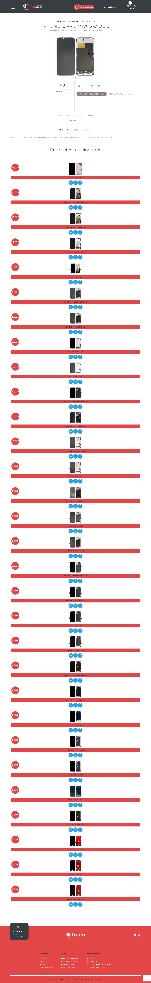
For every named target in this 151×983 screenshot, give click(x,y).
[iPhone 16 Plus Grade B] (75, 243)
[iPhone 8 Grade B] (75, 866)
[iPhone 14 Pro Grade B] (75, 418)
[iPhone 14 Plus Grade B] (75, 443)
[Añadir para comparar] (75, 182)
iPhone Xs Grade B (75, 775)
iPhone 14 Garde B (75, 476)
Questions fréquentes (69, 959)
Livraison (43, 962)
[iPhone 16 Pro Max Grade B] (75, 194)
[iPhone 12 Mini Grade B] (75, 642)
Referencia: (53, 31)
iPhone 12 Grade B (75, 626)
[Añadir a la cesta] (80, 182)
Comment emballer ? (69, 962)
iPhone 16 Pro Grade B (75, 227)
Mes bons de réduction (96, 967)
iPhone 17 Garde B (75, 178)
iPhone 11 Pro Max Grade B (75, 675)
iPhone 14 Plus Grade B (75, 451)
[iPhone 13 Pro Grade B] (75, 492)
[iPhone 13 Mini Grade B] (75, 542)
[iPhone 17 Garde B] (75, 169)
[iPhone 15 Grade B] (75, 368)
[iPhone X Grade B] (75, 816)
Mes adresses (92, 962)
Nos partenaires (46, 967)
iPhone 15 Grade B (75, 377)
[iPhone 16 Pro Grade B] (75, 219)
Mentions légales (96, 979)
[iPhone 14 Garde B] (75, 467)
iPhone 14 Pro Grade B (75, 426)
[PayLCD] (32, 7)
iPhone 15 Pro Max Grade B (75, 302)
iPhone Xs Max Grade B (75, 750)
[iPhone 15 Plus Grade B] (75, 343)
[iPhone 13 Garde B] (75, 517)
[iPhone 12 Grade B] (75, 617)
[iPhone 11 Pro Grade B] (75, 691)
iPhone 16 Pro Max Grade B (75, 202)
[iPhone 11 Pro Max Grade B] (75, 666)
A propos (43, 959)
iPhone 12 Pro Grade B (75, 601)
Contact (43, 964)
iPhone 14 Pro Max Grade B (75, 402)
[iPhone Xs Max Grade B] (75, 741)
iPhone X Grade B (75, 825)
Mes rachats (91, 959)
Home (57, 21)
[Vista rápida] (71, 182)
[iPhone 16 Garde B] (75, 268)
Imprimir (76, 120)
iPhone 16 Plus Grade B (75, 252)
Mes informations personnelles (99, 964)
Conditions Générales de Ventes (81, 979)
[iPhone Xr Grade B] (75, 791)
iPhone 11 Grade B (75, 725)
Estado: (85, 31)
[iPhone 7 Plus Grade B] (75, 890)
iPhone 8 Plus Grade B (75, 850)
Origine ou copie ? (68, 964)
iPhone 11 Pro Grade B (75, 700)
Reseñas (87, 130)
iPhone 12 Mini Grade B (75, 650)
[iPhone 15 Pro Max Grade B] (75, 293)
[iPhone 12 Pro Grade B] (75, 592)
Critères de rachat (68, 967)
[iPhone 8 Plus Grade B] (75, 841)
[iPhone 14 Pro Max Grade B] (75, 393)
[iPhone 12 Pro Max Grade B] (75, 567)
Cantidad (58, 91)
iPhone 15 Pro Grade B (75, 327)
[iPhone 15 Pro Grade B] (75, 318)
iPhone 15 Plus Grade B (75, 352)
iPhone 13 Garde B (75, 526)
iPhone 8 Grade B (75, 874)
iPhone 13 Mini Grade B (75, 551)
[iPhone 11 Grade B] (75, 716)
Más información (69, 130)
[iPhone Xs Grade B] (75, 766)
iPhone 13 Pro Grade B (75, 501)
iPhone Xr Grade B (75, 800)
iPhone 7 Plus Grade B (75, 899)
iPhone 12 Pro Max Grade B (75, 576)
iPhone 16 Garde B (75, 277)
